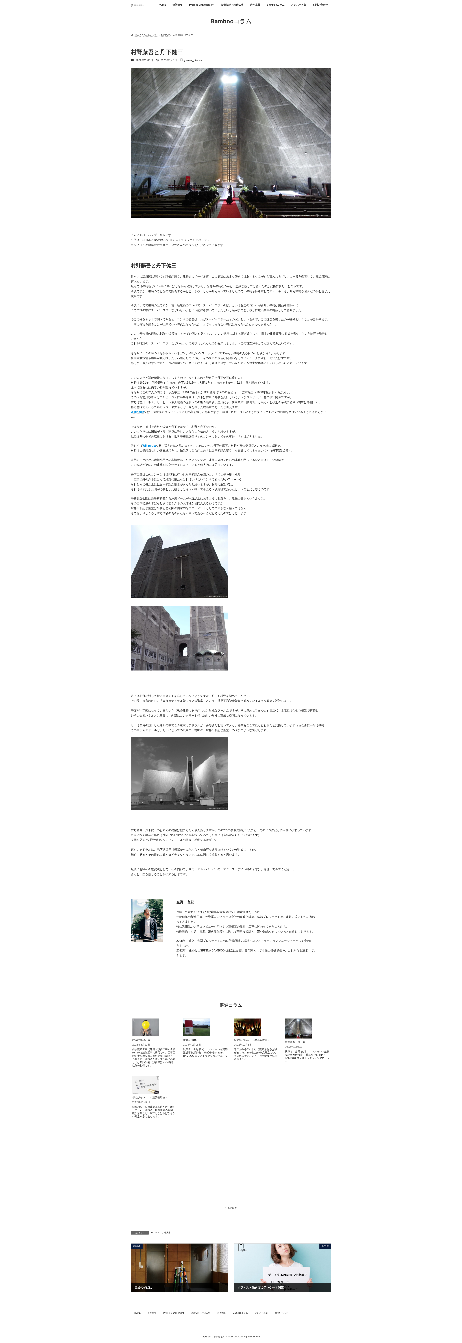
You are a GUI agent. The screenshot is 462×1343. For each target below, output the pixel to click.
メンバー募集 (261, 1313)
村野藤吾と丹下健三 (296, 1042)
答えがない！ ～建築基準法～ (150, 1097)
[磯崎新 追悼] (196, 1027)
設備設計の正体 (141, 1040)
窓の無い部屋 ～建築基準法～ (251, 1040)
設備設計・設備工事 (200, 1313)
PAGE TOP (449, 1299)
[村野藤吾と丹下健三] (298, 1028)
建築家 (167, 1232)
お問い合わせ (281, 1313)
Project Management (173, 1313)
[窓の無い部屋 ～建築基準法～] (247, 1027)
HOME (137, 1313)
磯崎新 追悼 (190, 1040)
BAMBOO (155, 1232)
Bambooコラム (240, 1313)
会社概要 (152, 1313)
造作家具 (221, 1313)
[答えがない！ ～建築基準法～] (145, 1085)
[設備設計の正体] (145, 1027)
